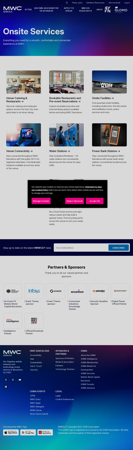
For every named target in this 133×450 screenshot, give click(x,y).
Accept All (95, 201)
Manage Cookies (41, 201)
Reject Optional (74, 201)
